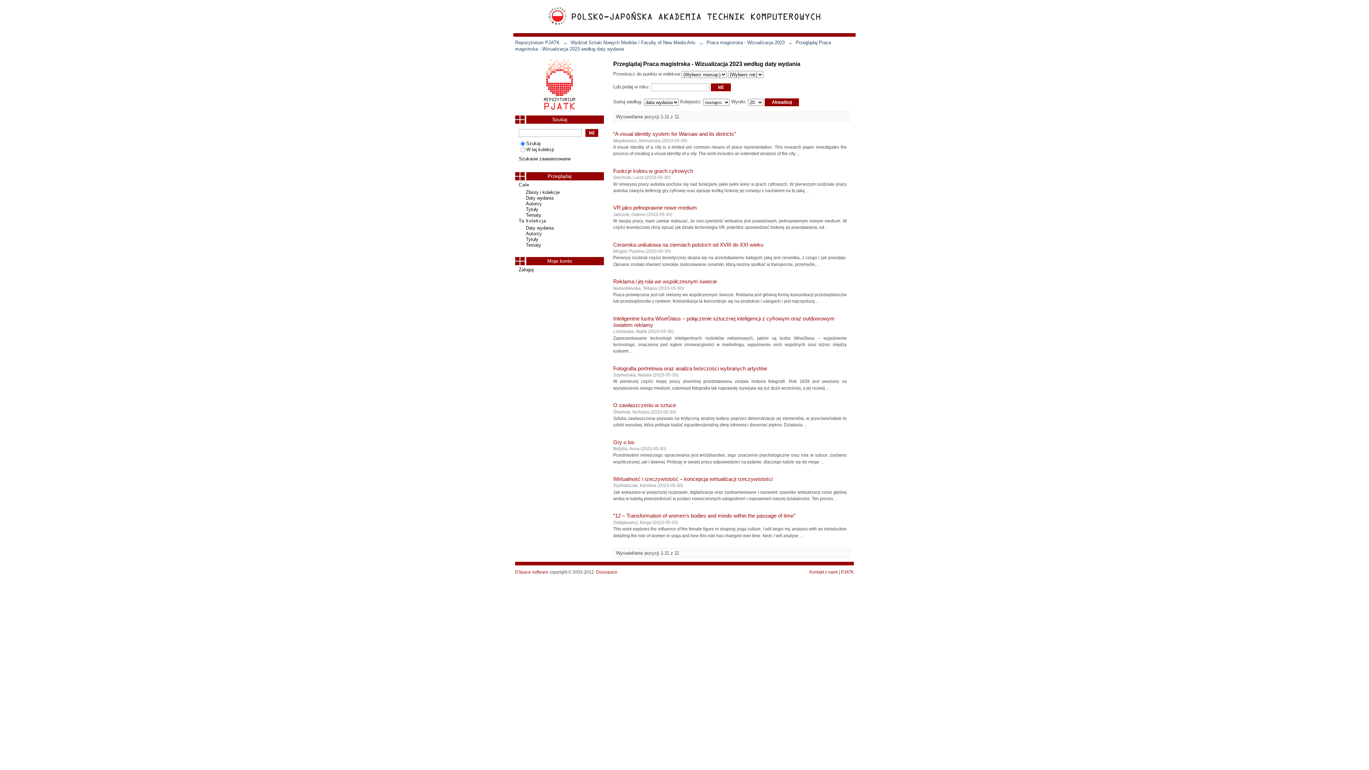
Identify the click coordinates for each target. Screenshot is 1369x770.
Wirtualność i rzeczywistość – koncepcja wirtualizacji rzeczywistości (693, 479)
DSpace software (531, 572)
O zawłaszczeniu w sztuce (644, 405)
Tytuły (532, 209)
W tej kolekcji (540, 149)
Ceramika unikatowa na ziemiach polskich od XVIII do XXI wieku (688, 245)
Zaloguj (526, 269)
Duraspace (606, 572)
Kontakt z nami (823, 572)
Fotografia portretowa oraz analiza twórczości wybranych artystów (690, 368)
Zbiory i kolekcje (543, 192)
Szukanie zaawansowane (545, 158)
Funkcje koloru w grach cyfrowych (653, 171)
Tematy (533, 215)
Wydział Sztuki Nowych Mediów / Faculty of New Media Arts (633, 42)
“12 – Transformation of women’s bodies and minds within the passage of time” (704, 516)
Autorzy (534, 203)
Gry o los (624, 442)
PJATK (847, 572)
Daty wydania (540, 198)
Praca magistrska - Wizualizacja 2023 (746, 42)
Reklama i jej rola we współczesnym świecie (665, 281)
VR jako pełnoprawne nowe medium (655, 208)
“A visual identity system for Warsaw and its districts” (674, 134)
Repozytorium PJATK (537, 42)
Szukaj (533, 143)
